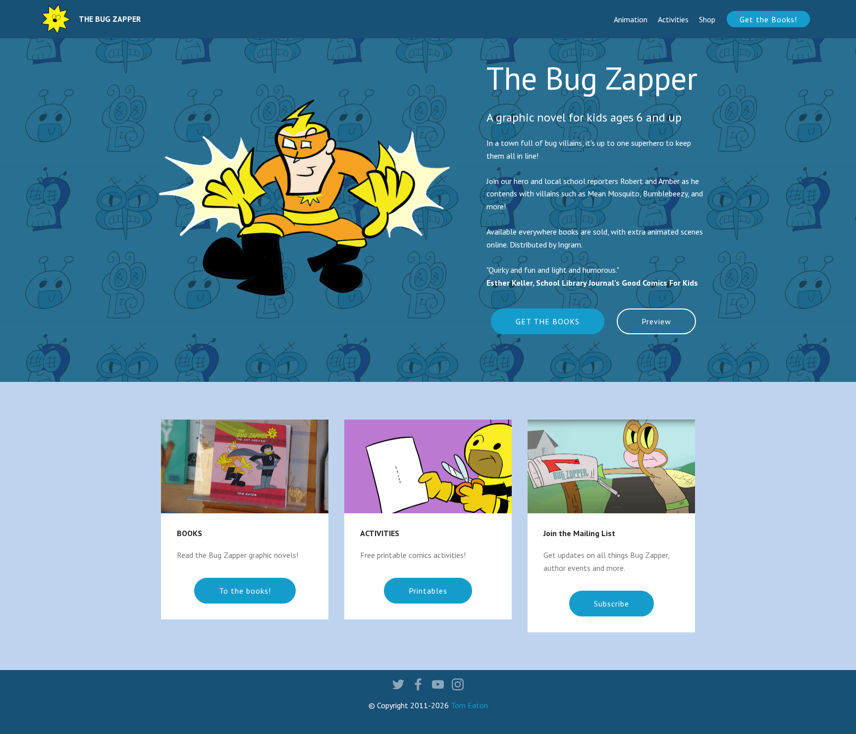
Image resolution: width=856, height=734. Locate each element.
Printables (428, 591)
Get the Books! (768, 19)
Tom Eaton (469, 705)
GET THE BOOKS (548, 321)
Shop (707, 19)
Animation (630, 19)
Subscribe (611, 604)
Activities (673, 19)
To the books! (245, 591)
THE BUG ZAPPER (110, 19)
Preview (656, 321)
